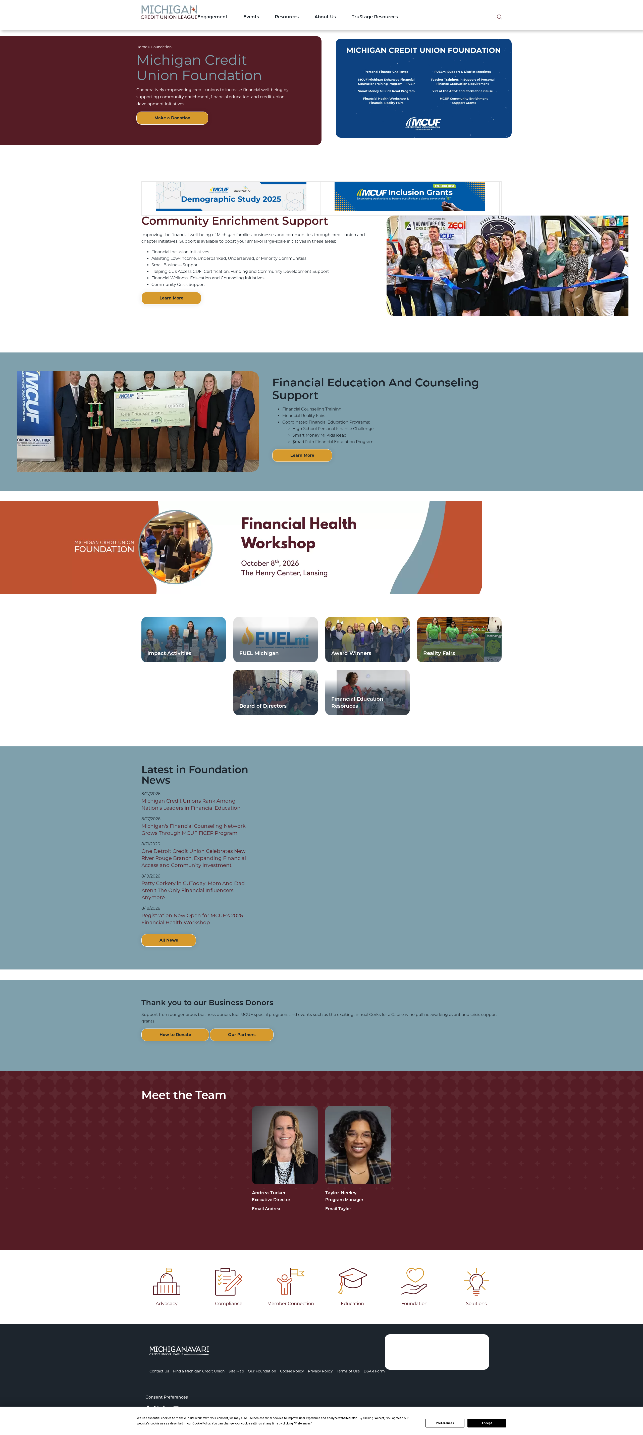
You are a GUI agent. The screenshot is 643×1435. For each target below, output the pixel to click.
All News (168, 940)
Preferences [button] (303, 1423)
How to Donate (175, 1034)
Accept (486, 1423)
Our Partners (242, 1034)
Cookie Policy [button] (201, 1423)
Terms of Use (348, 1371)
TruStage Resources (375, 17)
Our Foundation (262, 1371)
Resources (287, 17)
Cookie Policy (292, 1371)
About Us (325, 17)
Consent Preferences (166, 1397)
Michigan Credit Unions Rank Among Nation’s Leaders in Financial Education (191, 804)
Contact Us (159, 1371)
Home (141, 47)
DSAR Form (374, 1371)
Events (251, 17)
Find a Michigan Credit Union (199, 1371)
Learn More (171, 298)
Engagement (212, 17)
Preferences (445, 1423)
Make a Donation (172, 118)
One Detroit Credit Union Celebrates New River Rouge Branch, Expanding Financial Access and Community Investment (193, 858)
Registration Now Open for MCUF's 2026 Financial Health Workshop (192, 919)
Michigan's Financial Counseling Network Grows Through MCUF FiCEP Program (193, 829)
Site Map (236, 1371)
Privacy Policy (320, 1371)
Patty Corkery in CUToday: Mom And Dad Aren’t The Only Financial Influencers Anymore (193, 890)
